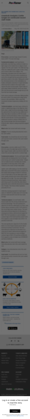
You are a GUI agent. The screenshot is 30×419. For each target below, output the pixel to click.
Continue (15, 411)
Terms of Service (13, 415)
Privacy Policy (21, 415)
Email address (13, 404)
